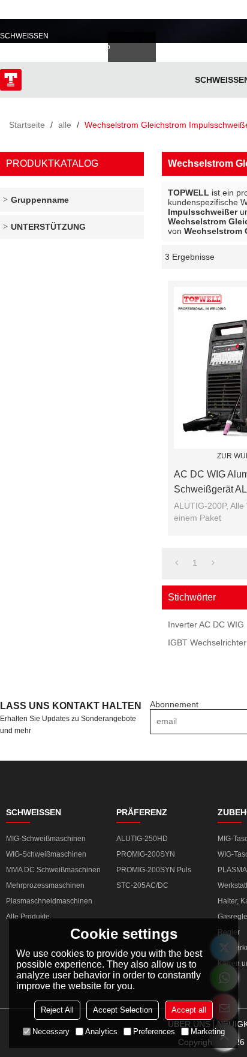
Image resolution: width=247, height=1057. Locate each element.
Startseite (27, 125)
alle (64, 125)
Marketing (208, 1031)
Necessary (51, 1031)
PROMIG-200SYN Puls (153, 870)
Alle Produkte (28, 916)
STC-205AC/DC (142, 885)
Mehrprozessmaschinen (45, 885)
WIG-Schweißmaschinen (46, 854)
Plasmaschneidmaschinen (49, 901)
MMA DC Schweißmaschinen (53, 870)
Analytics (101, 1031)
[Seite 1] (176, 563)
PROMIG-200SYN (145, 854)
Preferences (154, 1031)
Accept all (188, 1009)
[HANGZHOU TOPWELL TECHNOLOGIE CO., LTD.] (11, 80)
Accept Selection (122, 1009)
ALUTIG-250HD (142, 838)
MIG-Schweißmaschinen (46, 838)
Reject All (57, 1009)
